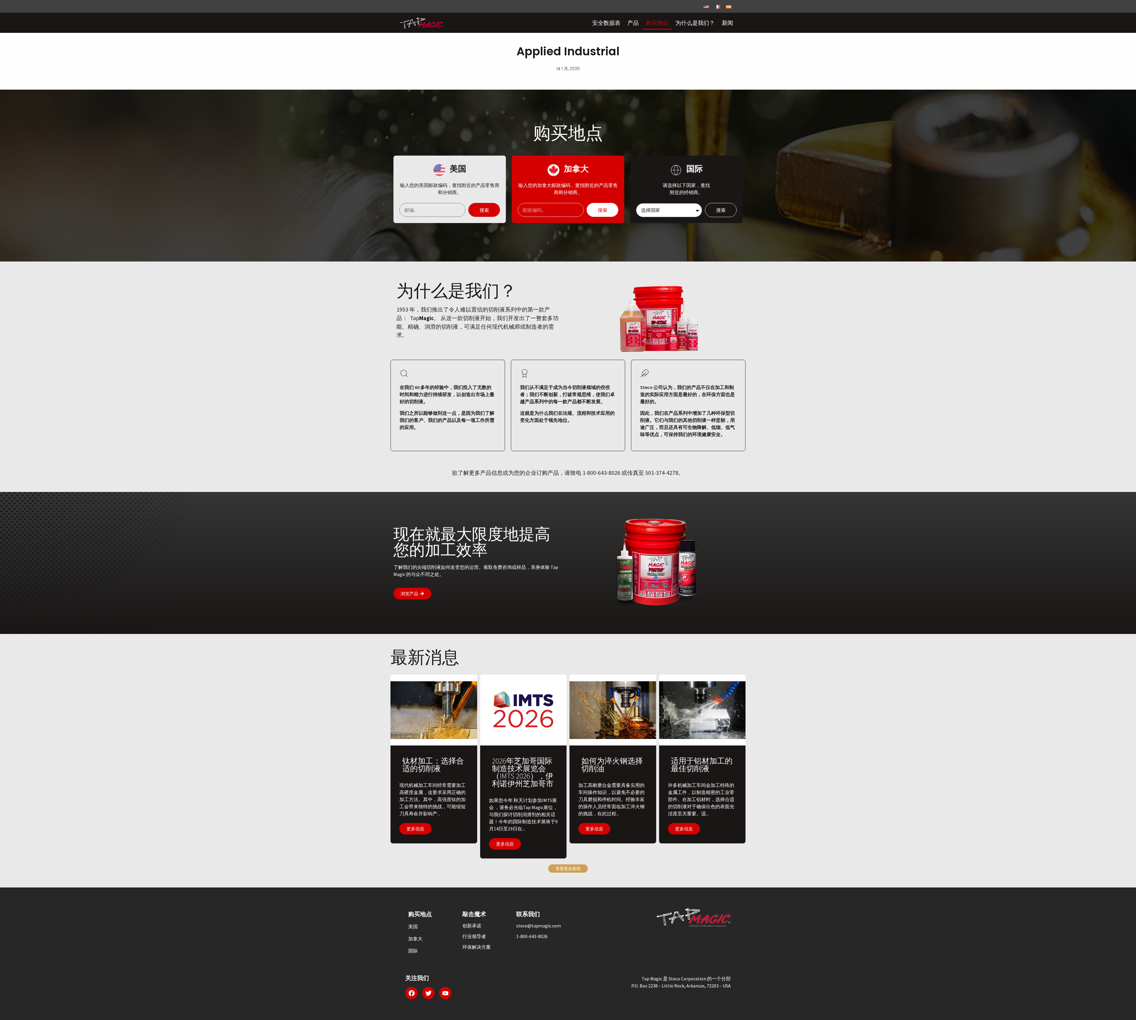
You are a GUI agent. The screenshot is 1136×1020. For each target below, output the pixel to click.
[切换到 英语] (706, 6)
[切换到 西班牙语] (728, 6)
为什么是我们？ (695, 22)
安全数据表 (606, 22)
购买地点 (657, 22)
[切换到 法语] (717, 6)
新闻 (727, 22)
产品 (633, 22)
